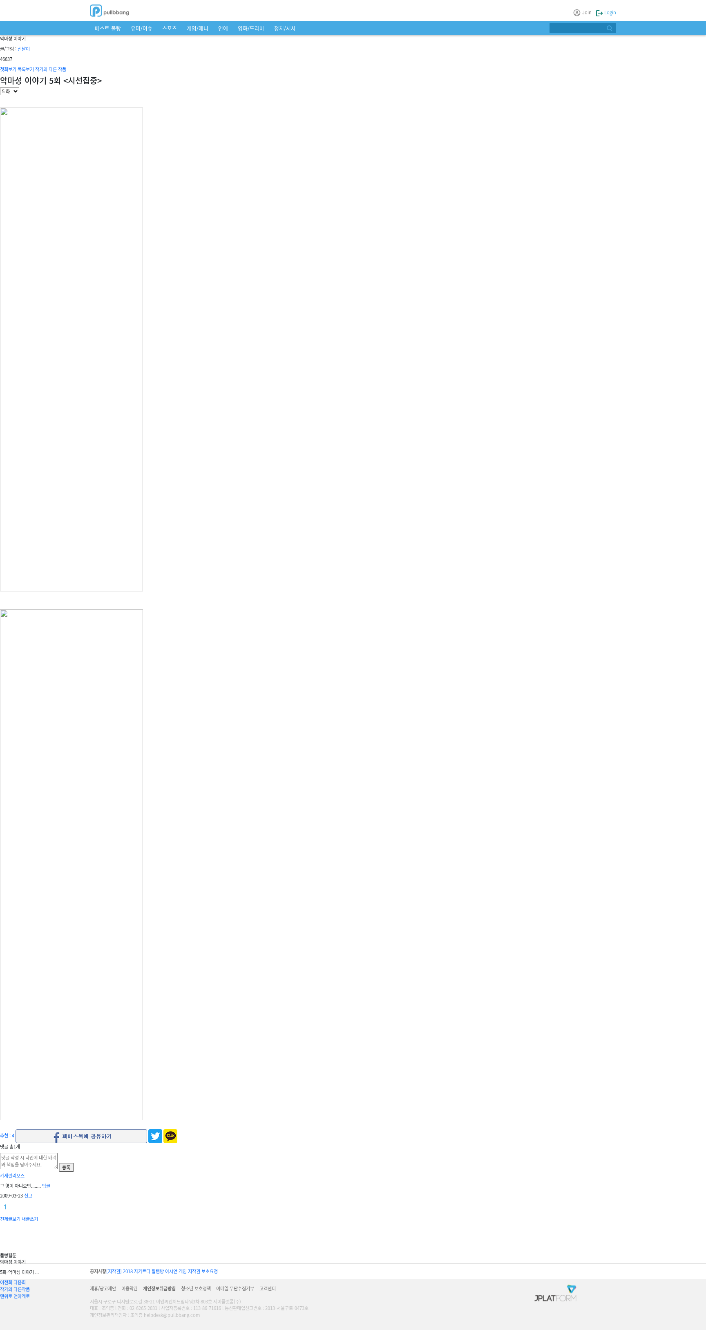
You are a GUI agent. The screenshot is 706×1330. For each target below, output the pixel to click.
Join (587, 12)
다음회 (19, 1282)
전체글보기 (10, 1218)
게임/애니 (197, 28)
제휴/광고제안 (103, 1288)
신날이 (24, 48)
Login (609, 12)
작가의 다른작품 (15, 1289)
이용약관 (129, 1288)
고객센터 (267, 1288)
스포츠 (169, 28)
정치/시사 (285, 28)
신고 (28, 1195)
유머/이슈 (141, 28)
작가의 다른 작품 (50, 69)
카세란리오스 (12, 1175)
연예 (223, 28)
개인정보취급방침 (159, 1288)
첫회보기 (8, 69)
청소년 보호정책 (196, 1288)
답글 (46, 1185)
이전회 (6, 1282)
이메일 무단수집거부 (235, 1288)
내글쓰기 (30, 1218)
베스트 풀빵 (108, 28)
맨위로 (6, 1296)
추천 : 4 (7, 1135)
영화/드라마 (251, 28)
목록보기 (26, 69)
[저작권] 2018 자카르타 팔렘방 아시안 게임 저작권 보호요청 (162, 1271)
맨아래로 (21, 1296)
